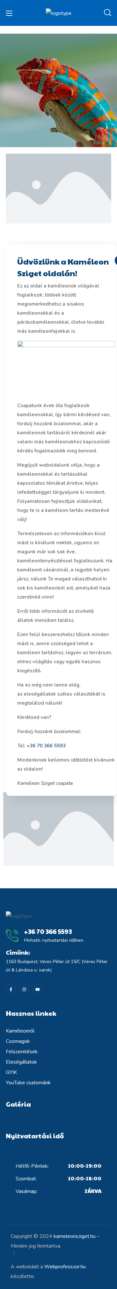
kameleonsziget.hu (75, 1236)
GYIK (11, 1072)
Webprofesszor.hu (65, 1266)
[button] (107, 13)
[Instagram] (24, 989)
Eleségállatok (21, 1062)
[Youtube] (37, 989)
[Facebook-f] (11, 989)
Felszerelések (22, 1051)
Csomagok (18, 1041)
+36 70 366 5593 (46, 745)
